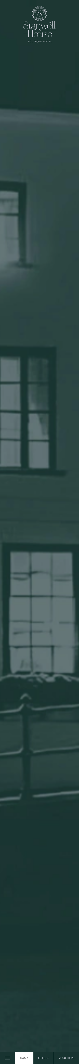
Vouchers (66, 1058)
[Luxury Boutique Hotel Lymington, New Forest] (39, 24)
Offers (43, 1058)
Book (24, 1058)
